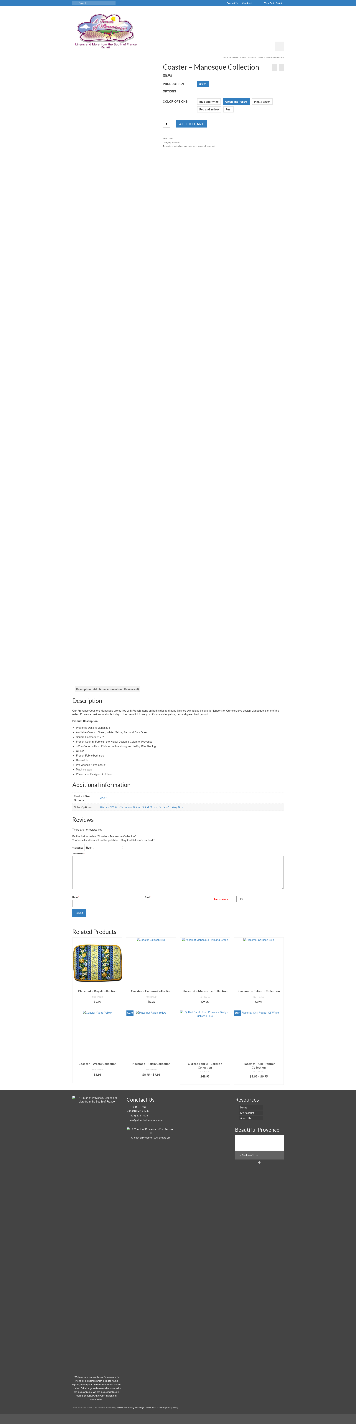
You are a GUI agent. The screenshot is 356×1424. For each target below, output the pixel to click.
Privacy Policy (172, 1407)
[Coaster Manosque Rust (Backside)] (97, 538)
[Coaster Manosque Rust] (141, 259)
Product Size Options (174, 87)
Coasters (176, 142)
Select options (97, 1007)
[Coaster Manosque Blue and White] (106, 259)
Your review (78, 853)
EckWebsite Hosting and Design (130, 1407)
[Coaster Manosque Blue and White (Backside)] (123, 259)
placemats (182, 145)
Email (148, 897)
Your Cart (272, 3)
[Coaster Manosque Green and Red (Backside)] (88, 259)
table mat (211, 145)
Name (75, 897)
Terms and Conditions (155, 1407)
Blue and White (209, 101)
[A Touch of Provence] (105, 30)
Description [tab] (83, 689)
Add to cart (191, 124)
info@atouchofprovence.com (146, 1120)
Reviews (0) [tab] (131, 689)
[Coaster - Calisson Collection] (281, 67)
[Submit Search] (75, 3)
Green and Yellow (236, 101)
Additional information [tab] (107, 689)
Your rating (78, 847)
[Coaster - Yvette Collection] (274, 67)
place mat (172, 145)
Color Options (175, 101)
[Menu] (279, 46)
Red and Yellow (209, 109)
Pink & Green (262, 101)
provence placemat (197, 145)
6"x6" (202, 84)
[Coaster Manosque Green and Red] (115, 90)
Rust (228, 109)
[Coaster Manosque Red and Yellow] (114, 538)
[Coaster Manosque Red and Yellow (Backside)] (132, 538)
